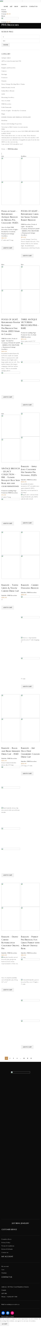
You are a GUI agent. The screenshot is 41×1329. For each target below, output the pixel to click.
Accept (4, 1324)
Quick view (3, 252)
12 (31, 1058)
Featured (24, 333)
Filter (5, 45)
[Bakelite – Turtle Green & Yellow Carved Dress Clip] (10, 543)
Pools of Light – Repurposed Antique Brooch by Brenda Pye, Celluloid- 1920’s (9, 217)
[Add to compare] (3, 207)
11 (27, 1058)
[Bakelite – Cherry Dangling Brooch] (30, 543)
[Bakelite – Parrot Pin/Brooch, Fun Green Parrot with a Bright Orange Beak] (30, 894)
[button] (7, 248)
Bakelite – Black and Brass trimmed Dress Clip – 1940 (10, 751)
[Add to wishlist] (3, 243)
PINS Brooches (26, 224)
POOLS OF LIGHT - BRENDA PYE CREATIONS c (30, 231)
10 (24, 1058)
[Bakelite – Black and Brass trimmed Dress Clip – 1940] (10, 706)
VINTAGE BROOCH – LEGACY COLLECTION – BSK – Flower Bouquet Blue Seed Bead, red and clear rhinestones (10, 477)
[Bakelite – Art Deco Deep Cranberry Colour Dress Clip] (30, 706)
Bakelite (23, 480)
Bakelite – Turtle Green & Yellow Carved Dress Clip (10, 588)
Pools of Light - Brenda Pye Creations (29, 227)
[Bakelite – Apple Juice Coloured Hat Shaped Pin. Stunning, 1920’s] (30, 424)
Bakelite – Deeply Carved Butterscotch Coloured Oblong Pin (10, 942)
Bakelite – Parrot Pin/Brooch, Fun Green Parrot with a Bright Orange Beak (30, 942)
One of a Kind (5, 227)
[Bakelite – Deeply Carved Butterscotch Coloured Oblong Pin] (10, 894)
